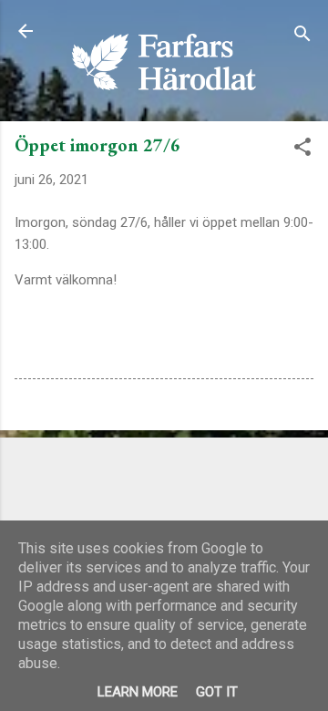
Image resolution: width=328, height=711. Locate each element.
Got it (217, 692)
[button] (302, 150)
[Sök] (302, 37)
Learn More (137, 692)
